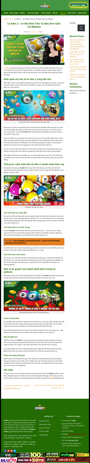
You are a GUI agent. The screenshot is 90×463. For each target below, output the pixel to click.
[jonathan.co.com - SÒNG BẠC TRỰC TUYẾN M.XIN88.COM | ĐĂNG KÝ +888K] (45, 5)
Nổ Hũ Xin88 (13, 13)
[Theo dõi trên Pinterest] (8, 450)
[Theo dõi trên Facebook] (5, 450)
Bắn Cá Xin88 (46, 13)
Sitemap (28, 438)
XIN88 (6, 13)
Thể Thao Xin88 (33, 13)
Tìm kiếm (72, 23)
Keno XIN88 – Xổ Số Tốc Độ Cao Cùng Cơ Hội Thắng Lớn (77, 54)
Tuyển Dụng (71, 13)
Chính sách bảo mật (10, 436)
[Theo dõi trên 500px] (14, 450)
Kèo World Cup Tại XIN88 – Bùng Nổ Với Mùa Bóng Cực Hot (78, 69)
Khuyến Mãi (82, 13)
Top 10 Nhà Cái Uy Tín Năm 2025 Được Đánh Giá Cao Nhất (77, 62)
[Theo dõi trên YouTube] (11, 450)
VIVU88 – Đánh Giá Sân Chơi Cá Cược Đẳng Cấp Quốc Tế (78, 77)
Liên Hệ (54, 13)
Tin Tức (63, 13)
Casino (22, 13)
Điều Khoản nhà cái (25, 436)
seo (43, 32)
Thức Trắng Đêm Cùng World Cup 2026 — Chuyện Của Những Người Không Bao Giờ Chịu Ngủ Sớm (77, 44)
